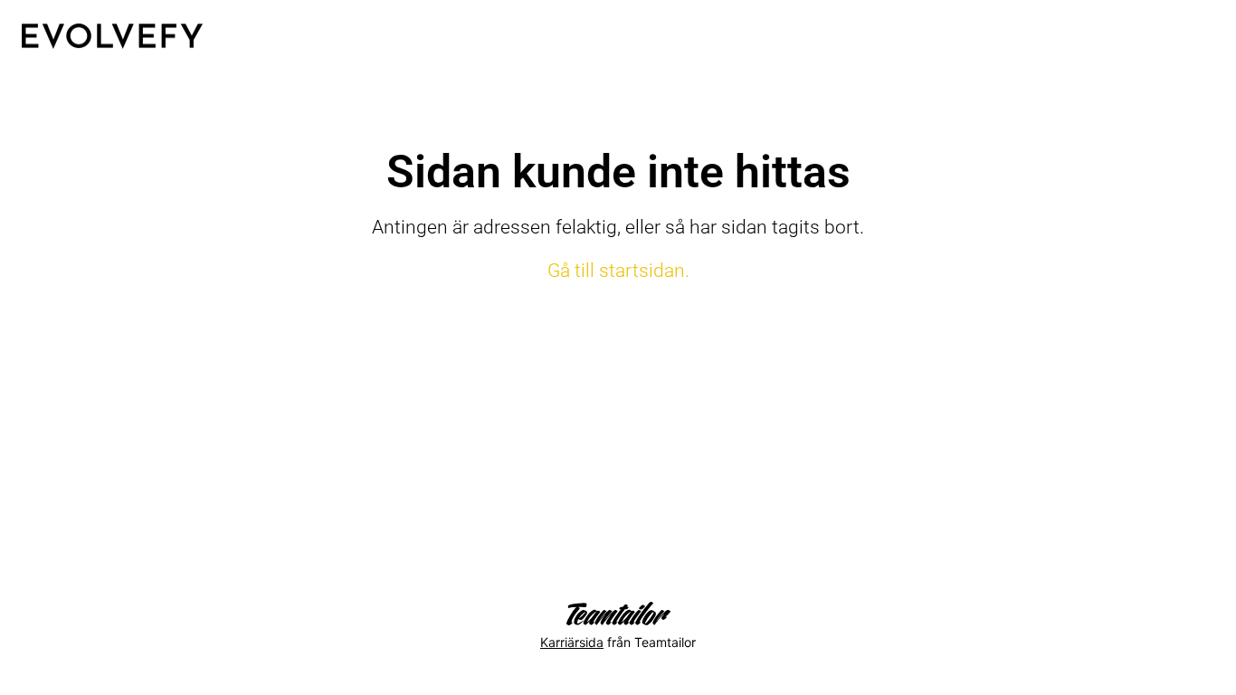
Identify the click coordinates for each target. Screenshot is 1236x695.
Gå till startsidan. (618, 270)
